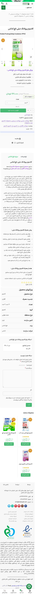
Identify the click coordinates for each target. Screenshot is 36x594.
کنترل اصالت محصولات (28, 521)
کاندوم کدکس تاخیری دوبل (25, 464)
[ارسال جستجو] (3, 7)
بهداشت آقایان (24, 126)
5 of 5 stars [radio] (19, 365)
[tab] (24, 157)
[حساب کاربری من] (6, 4)
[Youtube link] (19, 506)
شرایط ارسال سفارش (28, 519)
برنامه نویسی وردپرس (17, 586)
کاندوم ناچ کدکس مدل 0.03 (25, 433)
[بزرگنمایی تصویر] (31, 57)
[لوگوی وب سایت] (26, 4)
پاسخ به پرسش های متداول (10, 514)
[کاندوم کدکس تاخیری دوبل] (26, 455)
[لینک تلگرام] (12, 142)
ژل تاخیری (10, 126)
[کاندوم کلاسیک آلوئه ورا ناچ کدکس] (9, 424)
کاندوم (5, 126)
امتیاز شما (29, 365)
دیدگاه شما (28, 368)
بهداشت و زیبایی (14, 14)
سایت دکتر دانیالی (15, 169)
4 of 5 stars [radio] (20, 365)
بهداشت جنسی (29, 16)
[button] (32, 49)
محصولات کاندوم (18, 16)
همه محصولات (25, 14)
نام (31, 390)
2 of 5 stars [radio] (23, 365)
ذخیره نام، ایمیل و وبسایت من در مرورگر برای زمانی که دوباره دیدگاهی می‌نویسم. (19, 399)
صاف (17, 107)
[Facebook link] (25, 506)
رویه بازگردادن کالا (12, 521)
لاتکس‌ (30, 218)
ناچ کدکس (27, 115)
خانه (32, 14)
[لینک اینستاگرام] (22, 506)
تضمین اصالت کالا (29, 516)
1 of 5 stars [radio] (24, 365)
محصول (26, 167)
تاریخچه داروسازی (12, 519)
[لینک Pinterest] (15, 506)
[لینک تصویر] (27, 531)
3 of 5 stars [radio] (21, 365)
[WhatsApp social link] (15, 142)
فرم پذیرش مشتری (12, 512)
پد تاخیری (16, 126)
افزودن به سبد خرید (13, 110)
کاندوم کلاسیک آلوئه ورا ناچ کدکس (9, 434)
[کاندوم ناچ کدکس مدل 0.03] (26, 424)
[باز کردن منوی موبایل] (32, 4)
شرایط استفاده (13, 516)
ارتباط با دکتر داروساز (28, 512)
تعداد (17, 99)
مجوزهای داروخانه (29, 514)
